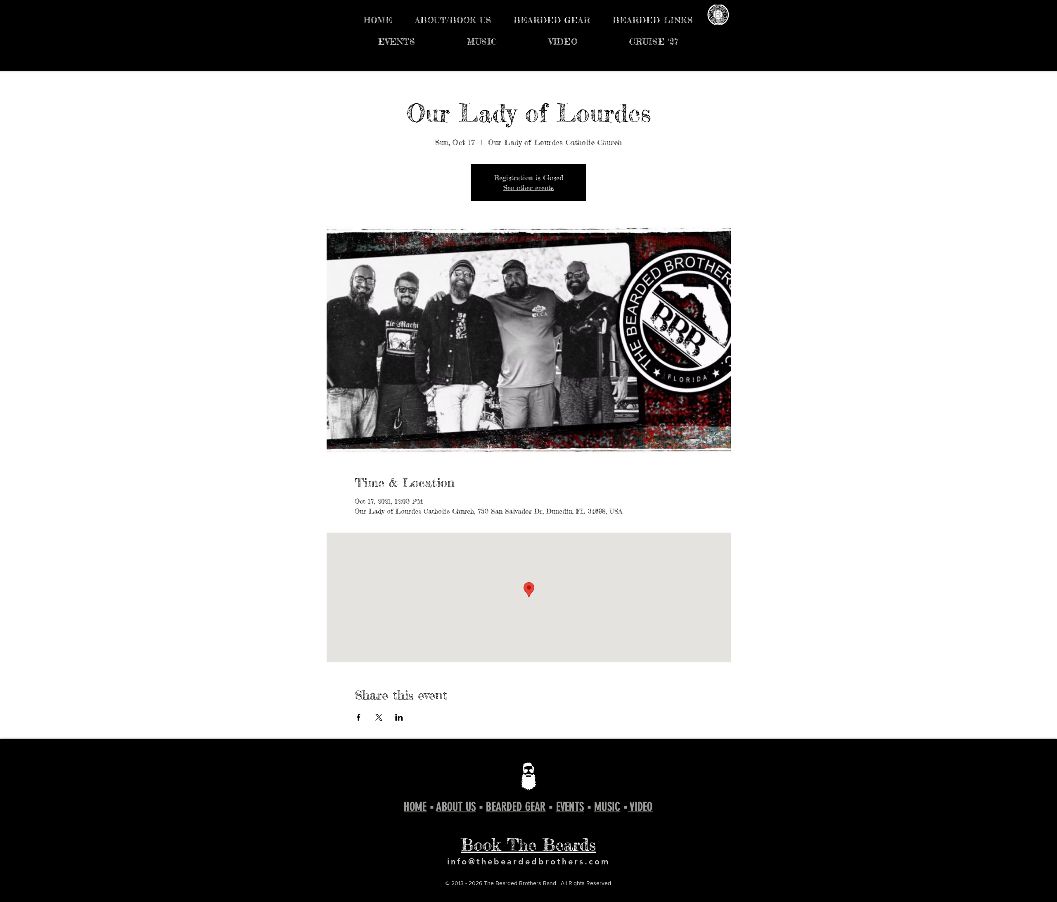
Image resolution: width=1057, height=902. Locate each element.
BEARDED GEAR (515, 807)
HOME (415, 807)
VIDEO (640, 807)
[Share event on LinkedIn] (399, 717)
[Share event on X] (379, 717)
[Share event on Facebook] (359, 717)
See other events (528, 187)
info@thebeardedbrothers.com (528, 861)
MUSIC (607, 807)
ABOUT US (456, 807)
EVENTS (570, 807)
